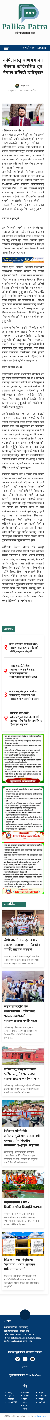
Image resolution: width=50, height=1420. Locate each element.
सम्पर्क (41, 1399)
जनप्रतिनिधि (12, 1403)
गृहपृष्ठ (10, 1393)
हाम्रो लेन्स (25, 1407)
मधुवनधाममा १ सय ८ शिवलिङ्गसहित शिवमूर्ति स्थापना (23, 1205)
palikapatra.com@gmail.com (25, 1338)
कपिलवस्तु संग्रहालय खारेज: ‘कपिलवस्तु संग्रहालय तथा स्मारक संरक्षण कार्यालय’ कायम (22, 1074)
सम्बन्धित (10, 904)
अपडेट (8, 629)
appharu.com (40, 1416)
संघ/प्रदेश (25, 1401)
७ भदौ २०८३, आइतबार (34, 48)
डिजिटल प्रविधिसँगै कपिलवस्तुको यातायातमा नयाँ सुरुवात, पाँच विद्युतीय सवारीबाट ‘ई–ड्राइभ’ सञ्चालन (22, 1139)
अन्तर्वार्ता (26, 1396)
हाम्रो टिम (25, 1367)
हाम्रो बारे (42, 1403)
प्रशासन (26, 1393)
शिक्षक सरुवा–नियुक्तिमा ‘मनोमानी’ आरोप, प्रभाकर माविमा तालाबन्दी (19, 1264)
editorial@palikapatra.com (18, 1341)
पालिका (11, 1399)
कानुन (41, 1393)
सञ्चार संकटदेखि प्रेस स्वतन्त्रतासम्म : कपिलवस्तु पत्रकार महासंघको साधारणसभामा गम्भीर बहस (20, 1014)
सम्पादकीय (43, 1396)
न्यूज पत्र (11, 1396)
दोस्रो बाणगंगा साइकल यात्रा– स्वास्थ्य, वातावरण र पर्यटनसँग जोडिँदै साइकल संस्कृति (22, 945)
